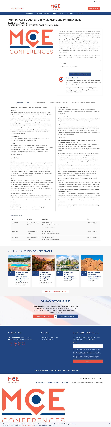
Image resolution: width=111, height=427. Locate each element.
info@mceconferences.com (22, 340)
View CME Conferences (44, 316)
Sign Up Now (93, 8)
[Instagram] (23, 345)
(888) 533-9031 (18, 8)
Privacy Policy (40, 382)
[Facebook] (11, 345)
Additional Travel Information (83, 103)
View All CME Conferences (55, 291)
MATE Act (80, 13)
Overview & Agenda (23, 103)
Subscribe (88, 361)
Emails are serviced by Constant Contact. (86, 357)
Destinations (58, 13)
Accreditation (40, 103)
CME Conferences (43, 13)
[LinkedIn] (19, 345)
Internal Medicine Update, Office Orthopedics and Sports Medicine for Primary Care (22, 277)
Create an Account (87, 379)
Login (97, 2)
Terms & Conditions (53, 382)
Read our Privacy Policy (28, 425)
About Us (29, 13)
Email (75, 342)
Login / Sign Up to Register (80, 74)
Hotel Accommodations (58, 103)
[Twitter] (15, 345)
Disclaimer (65, 382)
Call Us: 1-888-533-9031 (67, 316)
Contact (70, 13)
